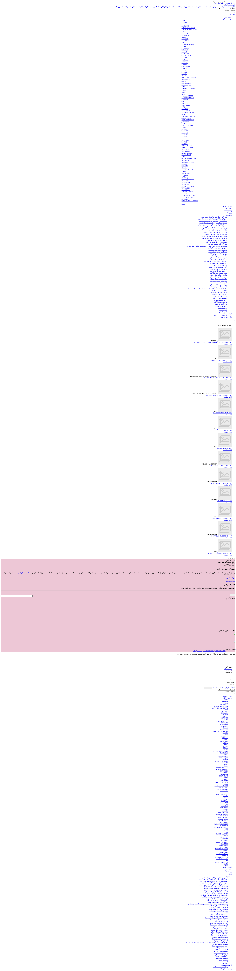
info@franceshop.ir (229, 5)
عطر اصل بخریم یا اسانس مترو (217, 252)
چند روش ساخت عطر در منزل (217, 265)
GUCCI (184, 101)
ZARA (184, 203)
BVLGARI (185, 50)
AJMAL (184, 24)
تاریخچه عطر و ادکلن (220, 302)
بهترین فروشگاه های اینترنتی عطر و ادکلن (214, 238)
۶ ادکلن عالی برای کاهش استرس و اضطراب (213, 236)
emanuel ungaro (186, 85)
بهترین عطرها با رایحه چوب (218, 281)
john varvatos (185, 122)
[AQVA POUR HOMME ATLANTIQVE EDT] (224, 376)
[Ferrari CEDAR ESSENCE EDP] (224, 517)
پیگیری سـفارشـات (226, 317)
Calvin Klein (185, 53)
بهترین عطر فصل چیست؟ (219, 292)
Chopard (184, 64)
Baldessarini (185, 35)
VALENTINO (186, 190)
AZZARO (185, 33)
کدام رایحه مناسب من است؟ (218, 269)
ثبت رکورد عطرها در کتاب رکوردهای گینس (214, 217)
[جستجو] (234, 12)
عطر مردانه (228, 210)
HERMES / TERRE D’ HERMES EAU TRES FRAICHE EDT (213, 342)
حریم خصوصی (230, 581)
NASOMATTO (186, 155)
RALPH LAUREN (187, 169)
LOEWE (184, 142)
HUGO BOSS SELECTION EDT (221, 360)
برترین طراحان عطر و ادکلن (218, 277)
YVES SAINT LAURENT (190, 201)
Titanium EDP (227, 430)
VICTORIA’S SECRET (189, 195)
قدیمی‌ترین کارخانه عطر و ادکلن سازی (215, 232)
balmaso (184, 37)
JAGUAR (185, 114)
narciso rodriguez (187, 153)
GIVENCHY (185, 99)
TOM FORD (185, 184)
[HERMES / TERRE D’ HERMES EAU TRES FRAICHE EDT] (224, 341)
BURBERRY (186, 48)
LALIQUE (185, 133)
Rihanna (184, 171)
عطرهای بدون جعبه (221, 306)
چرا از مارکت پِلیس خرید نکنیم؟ (217, 254)
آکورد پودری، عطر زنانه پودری (218, 267)
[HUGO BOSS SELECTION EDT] (224, 358)
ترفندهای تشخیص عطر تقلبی (218, 255)
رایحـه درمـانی (222, 308)
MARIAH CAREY (187, 147)
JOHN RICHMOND (188, 120)
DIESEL (184, 74)
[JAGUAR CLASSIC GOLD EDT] (224, 464)
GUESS (184, 107)
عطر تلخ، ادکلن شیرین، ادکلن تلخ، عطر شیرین (213, 223)
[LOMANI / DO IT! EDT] (224, 499)
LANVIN (184, 136)
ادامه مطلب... (227, 344)
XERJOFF (185, 199)
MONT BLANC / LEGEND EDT (221, 536)
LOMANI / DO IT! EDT (224, 501)
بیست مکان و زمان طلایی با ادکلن (216, 242)
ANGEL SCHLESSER (188, 28)
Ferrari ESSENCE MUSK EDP (222, 413)
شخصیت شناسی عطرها (219, 290)
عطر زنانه (228, 208)
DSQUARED (186, 79)
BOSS (183, 42)
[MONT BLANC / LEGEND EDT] (224, 534)
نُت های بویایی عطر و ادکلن (218, 273)
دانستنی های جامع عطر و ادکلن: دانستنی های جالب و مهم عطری (207, 246)
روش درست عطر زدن (220, 300)
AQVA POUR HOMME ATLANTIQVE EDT (218, 378)
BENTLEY (185, 39)
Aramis (184, 31)
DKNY (184, 75)
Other (183, 204)
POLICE (184, 164)
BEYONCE (185, 41)
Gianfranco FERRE (187, 96)
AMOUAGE (185, 26)
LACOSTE (185, 131)
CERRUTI (185, 61)
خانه (234, 325)
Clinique (184, 68)
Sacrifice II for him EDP (224, 448)
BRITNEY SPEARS (188, 44)
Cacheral (184, 52)
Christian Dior (186, 66)
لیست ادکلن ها (227, 206)
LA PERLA (185, 138)
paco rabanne (185, 160)
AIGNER (184, 22)
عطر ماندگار (223, 312)
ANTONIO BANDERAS (189, 29)
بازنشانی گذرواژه (230, 687)
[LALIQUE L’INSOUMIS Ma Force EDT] (224, 552)
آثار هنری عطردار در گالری (219, 286)
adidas (183, 20)
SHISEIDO (185, 180)
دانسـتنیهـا (228, 215)
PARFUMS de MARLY (189, 162)
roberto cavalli (186, 173)
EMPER (184, 87)
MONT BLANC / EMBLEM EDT (221, 483)
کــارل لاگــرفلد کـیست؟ (219, 296)
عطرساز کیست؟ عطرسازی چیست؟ (215, 261)
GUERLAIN (185, 103)
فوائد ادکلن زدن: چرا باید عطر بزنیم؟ (216, 240)
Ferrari (183, 94)
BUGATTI (185, 46)
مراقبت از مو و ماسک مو (219, 315)
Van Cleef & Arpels (187, 191)
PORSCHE (185, 166)
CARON (184, 57)
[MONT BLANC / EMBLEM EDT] (224, 481)
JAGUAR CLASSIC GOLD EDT (221, 465)
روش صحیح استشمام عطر (218, 284)
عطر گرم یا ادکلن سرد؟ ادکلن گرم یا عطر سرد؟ (212, 219)
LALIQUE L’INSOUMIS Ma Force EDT (219, 553)
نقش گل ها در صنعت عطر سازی (217, 244)
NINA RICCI (186, 157)
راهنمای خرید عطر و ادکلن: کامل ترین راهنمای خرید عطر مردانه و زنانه (205, 288)
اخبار (230, 213)
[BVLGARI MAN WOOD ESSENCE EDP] (224, 393)
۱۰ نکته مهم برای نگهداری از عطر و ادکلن (214, 226)
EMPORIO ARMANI (188, 88)
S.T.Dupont (185, 177)
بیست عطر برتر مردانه (220, 298)
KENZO (184, 129)
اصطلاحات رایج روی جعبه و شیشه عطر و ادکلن (212, 221)
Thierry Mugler (186, 182)
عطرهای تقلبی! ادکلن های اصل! (217, 248)
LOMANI (185, 144)
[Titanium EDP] (224, 429)
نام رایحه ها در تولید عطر (219, 294)
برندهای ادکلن (227, 19)
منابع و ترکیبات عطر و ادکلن (218, 275)
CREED (184, 70)
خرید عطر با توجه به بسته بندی (217, 250)
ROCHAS (185, 175)
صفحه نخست (227, 17)
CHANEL (185, 63)
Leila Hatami (185, 140)
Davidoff (184, 72)
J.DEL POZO (186, 110)
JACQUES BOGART (188, 112)
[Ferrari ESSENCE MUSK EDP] (224, 411)
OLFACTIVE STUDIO (189, 158)
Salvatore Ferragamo (188, 179)
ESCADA (185, 90)
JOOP (183, 123)
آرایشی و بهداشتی (226, 313)
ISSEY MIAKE (186, 105)
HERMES (185, 109)
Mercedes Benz (186, 149)
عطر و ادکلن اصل (23, 573)
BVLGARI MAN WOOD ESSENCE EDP (219, 395)
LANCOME (185, 134)
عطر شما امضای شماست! (219, 283)
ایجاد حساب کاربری (218, 687)
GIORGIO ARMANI (188, 98)
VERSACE (185, 193)
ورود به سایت (208, 687)
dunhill (184, 81)
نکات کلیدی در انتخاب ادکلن (218, 279)
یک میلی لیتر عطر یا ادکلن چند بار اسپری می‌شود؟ (212, 225)
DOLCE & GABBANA (189, 77)
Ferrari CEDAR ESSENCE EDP (222, 518)
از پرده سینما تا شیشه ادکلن (218, 257)
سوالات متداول (230, 577)
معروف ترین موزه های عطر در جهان (215, 234)
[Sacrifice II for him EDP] (224, 446)
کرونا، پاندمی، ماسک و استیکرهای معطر (214, 228)
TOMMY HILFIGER (188, 186)
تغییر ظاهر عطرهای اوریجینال (218, 259)
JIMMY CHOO (186, 118)
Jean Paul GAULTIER (188, 116)
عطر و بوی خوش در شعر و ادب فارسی (215, 230)
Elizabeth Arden (186, 83)
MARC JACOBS (187, 145)
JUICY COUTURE (187, 125)
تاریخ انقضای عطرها (221, 304)
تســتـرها (229, 211)
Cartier (183, 59)
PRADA (184, 168)
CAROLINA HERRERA (189, 55)
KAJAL (184, 127)
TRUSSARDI (186, 188)
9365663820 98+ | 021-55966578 (225, 3)
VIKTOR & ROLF (187, 197)
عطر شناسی (223, 310)
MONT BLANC (186, 151)
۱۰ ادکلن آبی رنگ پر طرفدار (218, 271)
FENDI (184, 92)
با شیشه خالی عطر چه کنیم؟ (218, 263)
